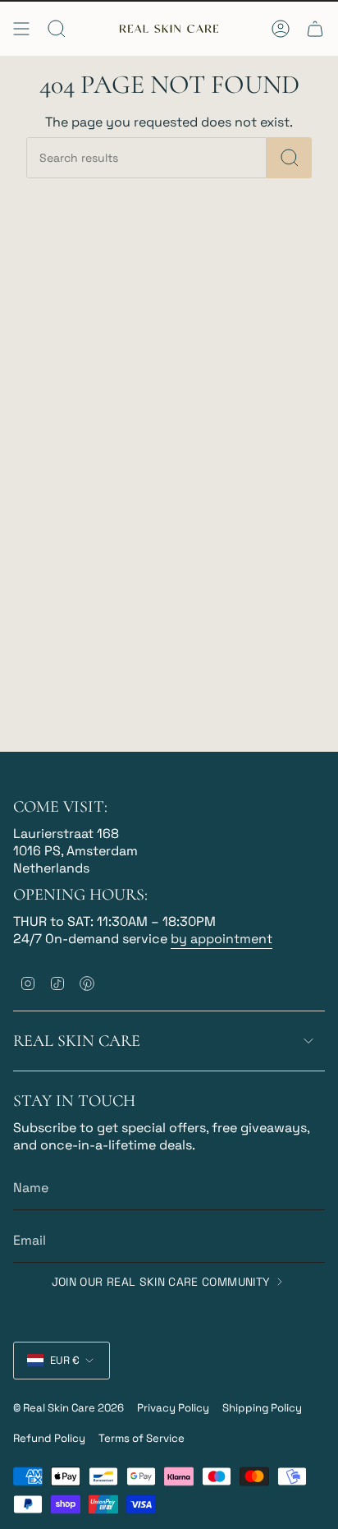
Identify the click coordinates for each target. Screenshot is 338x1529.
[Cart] (315, 29)
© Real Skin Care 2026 (68, 1408)
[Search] (289, 157)
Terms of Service (141, 1438)
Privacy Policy (173, 1408)
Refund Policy (49, 1438)
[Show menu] (21, 29)
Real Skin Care (76, 1041)
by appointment (221, 938)
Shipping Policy (262, 1408)
